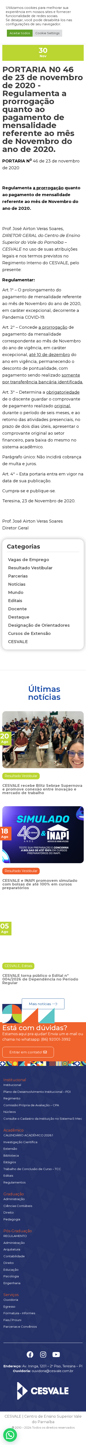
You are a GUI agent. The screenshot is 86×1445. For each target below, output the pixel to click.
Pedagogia (11, 1219)
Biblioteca (11, 1155)
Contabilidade (14, 1256)
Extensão (10, 1148)
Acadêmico (13, 1130)
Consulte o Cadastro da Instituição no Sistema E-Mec (42, 1118)
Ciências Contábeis (17, 1206)
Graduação (13, 1194)
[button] (10, 1435)
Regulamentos (14, 1182)
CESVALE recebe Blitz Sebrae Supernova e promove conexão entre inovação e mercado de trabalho (42, 789)
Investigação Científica (20, 1142)
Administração (14, 1199)
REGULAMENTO (15, 1236)
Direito (8, 1212)
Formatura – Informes (19, 1313)
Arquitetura (11, 1249)
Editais (27, 966)
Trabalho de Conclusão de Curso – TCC (32, 1169)
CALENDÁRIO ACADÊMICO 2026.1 (28, 1135)
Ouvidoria (10, 1299)
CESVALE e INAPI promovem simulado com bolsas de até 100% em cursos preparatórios (39, 884)
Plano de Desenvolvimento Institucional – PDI (37, 1091)
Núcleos (9, 1112)
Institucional (14, 1080)
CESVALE (12, 966)
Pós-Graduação (17, 1231)
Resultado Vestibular (21, 776)
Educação (11, 1269)
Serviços (11, 1295)
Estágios (9, 1162)
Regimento (11, 1098)
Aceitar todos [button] (20, 33)
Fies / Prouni (12, 1320)
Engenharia (11, 1283)
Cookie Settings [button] (47, 33)
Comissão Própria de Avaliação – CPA (31, 1105)
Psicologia (11, 1276)
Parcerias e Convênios (20, 1326)
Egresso (9, 1306)
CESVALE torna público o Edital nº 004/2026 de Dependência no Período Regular (40, 979)
